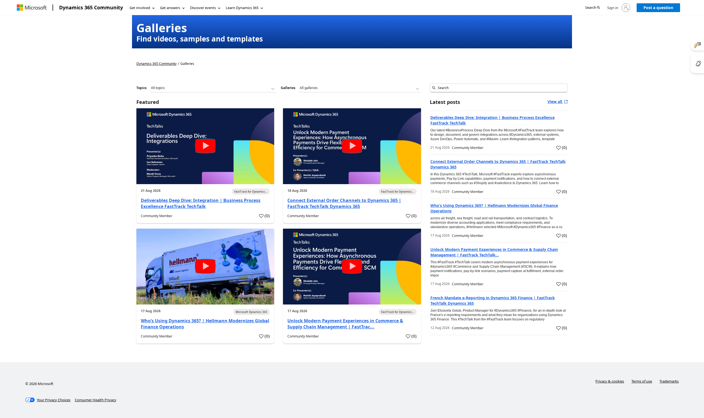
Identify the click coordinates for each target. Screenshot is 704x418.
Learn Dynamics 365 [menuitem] (242, 7)
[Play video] (205, 146)
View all (555, 101)
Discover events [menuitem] (203, 7)
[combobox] (499, 88)
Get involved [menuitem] (140, 7)
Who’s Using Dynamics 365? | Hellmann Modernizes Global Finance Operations (205, 324)
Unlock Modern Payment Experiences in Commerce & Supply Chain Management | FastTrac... (345, 324)
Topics (141, 87)
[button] (592, 8)
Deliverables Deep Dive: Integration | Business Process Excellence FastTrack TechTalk (200, 203)
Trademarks (669, 381)
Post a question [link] (658, 7)
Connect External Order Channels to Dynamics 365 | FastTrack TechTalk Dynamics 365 (344, 203)
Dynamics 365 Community (91, 7)
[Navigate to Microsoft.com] (31, 7)
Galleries (288, 87)
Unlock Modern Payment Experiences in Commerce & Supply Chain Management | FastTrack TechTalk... (494, 252)
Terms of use (641, 381)
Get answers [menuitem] (170, 7)
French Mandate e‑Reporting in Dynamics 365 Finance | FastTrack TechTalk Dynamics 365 (492, 300)
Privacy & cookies (609, 381)
